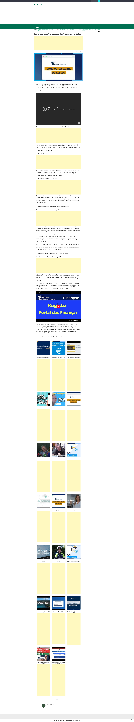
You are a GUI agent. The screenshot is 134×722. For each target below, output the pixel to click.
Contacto (37, 27)
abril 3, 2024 (37, 51)
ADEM (38, 4)
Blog (86, 24)
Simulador (76, 24)
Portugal (70, 24)
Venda (82, 24)
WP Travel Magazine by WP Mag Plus (72, 720)
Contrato (41, 24)
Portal (47, 24)
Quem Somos (92, 24)
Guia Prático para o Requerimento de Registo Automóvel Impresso (91, 30)
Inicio (36, 24)
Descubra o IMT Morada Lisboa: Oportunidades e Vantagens (45, 30)
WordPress (62, 720)
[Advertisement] (67, 15)
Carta (52, 24)
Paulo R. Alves (50, 704)
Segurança (64, 24)
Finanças (57, 24)
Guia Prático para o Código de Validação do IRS (67, 29)
